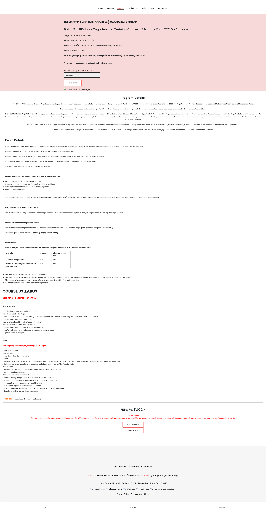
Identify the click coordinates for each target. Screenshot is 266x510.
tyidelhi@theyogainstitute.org (164, 475)
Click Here (73, 83)
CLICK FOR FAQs (133, 425)
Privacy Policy (123, 494)
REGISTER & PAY (133, 430)
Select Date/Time (79, 70)
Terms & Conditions (140, 494)
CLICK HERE (7, 399)
